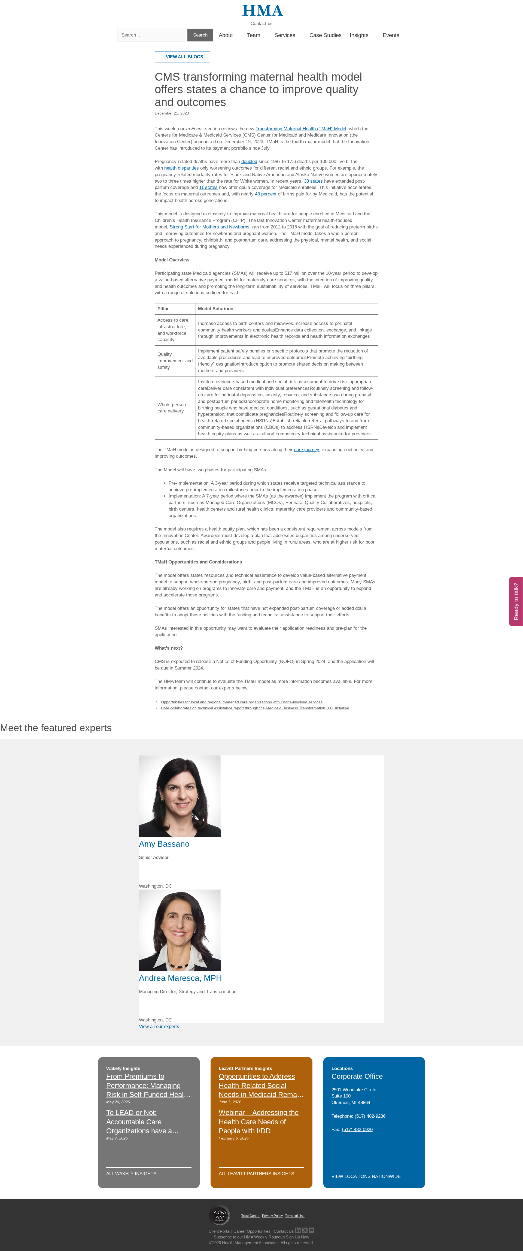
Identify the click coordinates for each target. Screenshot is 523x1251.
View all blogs (184, 57)
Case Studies (325, 35)
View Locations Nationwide (366, 1176)
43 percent (265, 194)
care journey (306, 449)
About (226, 35)
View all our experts (159, 1026)
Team (253, 35)
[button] (404, 35)
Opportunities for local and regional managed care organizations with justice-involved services (242, 702)
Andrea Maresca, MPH (180, 977)
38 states (313, 181)
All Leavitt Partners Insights (256, 1173)
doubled (249, 161)
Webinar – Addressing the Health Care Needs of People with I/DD (259, 1121)
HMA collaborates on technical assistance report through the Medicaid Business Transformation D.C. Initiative (255, 708)
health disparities (181, 168)
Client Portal (219, 1231)
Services (285, 35)
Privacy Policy (272, 1216)
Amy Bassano (164, 843)
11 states (208, 187)
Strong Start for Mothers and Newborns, (210, 227)
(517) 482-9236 (370, 1116)
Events (391, 35)
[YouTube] (311, 1231)
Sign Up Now (297, 1237)
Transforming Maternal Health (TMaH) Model (301, 128)
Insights (359, 35)
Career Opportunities (251, 1231)
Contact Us (284, 1231)
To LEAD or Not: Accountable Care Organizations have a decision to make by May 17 (144, 1130)
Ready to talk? (516, 601)
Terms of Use (295, 1216)
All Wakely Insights (131, 1173)
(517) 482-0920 (357, 1129)
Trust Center (250, 1216)
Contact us (262, 23)
